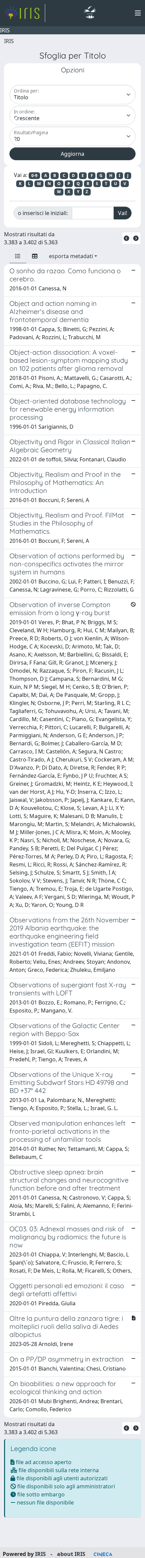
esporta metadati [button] (71, 256)
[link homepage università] (90, 13)
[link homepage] (24, 13)
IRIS (9, 41)
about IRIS (71, 1554)
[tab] (17, 256)
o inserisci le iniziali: (43, 213)
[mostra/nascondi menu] (138, 13)
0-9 (34, 175)
